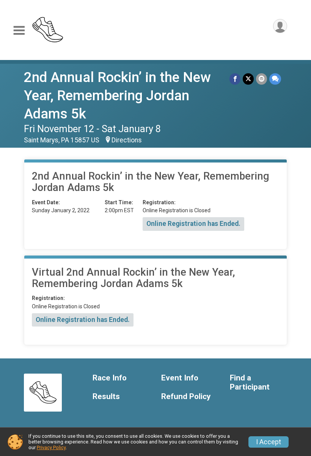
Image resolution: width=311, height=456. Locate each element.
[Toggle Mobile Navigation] (19, 30)
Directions (127, 140)
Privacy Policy (51, 447)
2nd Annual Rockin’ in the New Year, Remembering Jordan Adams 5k (117, 95)
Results (106, 396)
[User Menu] (280, 26)
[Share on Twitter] (248, 78)
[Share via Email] (261, 78)
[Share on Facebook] (234, 78)
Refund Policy (185, 396)
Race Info (110, 378)
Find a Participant (250, 382)
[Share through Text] (275, 78)
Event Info (179, 378)
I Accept (268, 442)
